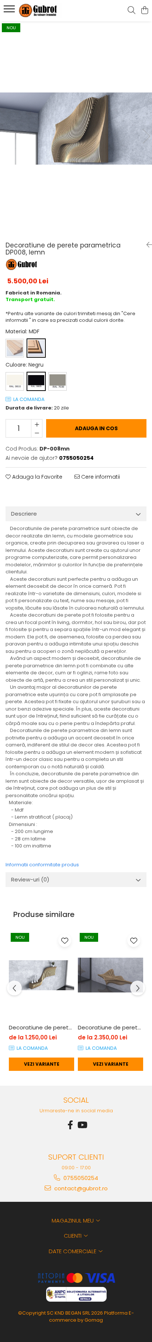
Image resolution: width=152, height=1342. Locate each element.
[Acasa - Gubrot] (47, 10)
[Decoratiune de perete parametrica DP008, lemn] (76, 128)
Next (146, 136)
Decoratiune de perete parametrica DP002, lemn (110, 1027)
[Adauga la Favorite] (64, 940)
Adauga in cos (96, 428)
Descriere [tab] (24, 513)
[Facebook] (70, 1125)
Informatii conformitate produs (42, 864)
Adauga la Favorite (36, 477)
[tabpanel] (76, 128)
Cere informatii (100, 477)
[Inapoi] (146, 245)
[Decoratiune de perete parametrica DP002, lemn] (110, 975)
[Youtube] (81, 1125)
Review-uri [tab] (30, 879)
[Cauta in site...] (131, 10)
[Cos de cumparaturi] (144, 10)
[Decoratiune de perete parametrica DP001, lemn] (41, 975)
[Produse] (10, 11)
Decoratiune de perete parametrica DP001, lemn (41, 1027)
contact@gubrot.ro (80, 1188)
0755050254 (80, 1178)
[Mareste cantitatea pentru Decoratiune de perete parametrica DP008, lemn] (36, 424)
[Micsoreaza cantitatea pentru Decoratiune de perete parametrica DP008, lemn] (36, 433)
